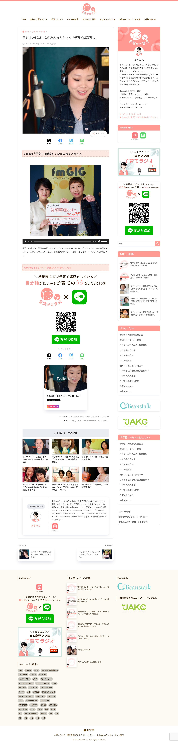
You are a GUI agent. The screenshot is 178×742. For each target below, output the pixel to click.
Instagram (55, 530)
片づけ (32, 709)
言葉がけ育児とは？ (38, 19)
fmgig (73, 420)
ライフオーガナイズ (42, 683)
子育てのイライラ (32, 701)
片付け (40, 709)
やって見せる (23, 674)
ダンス (35, 679)
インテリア (42, 674)
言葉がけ (43, 713)
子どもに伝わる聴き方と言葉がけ (134, 371)
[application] (66, 241)
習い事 (53, 709)
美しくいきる (66, 268)
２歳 (20, 718)
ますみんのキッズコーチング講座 (133, 522)
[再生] (25, 241)
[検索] (157, 243)
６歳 (43, 718)
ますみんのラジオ (107, 19)
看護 (46, 709)
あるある (28, 670)
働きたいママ (40, 696)
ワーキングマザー (46, 687)
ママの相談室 (72, 19)
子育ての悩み (23, 705)
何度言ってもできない (26, 696)
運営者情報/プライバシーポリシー (133, 517)
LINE (142, 140)
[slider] (104, 241)
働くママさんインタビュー (98, 416)
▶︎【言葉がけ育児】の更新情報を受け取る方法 (139, 117)
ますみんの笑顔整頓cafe (89, 420)
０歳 (50, 713)
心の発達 (43, 705)
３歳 (25, 718)
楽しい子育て (23, 709)
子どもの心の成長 (127, 376)
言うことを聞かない (31, 713)
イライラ (33, 674)
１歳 (56, 713)
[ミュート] (99, 241)
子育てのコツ (57, 19)
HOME (90, 730)
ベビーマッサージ (46, 679)
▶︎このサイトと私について (130, 114)
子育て (21, 701)
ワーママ (21, 692)
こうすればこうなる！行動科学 (133, 345)
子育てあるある (126, 386)
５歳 (37, 718)
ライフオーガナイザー (26, 683)
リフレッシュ (33, 687)
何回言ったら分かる (48, 692)
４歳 (31, 718)
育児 (20, 713)
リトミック (22, 687)
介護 (28, 692)
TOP (24, 19)
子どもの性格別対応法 (129, 381)
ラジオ (106, 420)
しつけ (36, 670)
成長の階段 (53, 705)
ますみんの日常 (89, 19)
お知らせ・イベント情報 (129, 19)
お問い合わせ (150, 19)
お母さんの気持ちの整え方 (131, 335)
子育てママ (34, 705)
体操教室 (36, 692)
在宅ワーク (51, 696)
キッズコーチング (24, 679)
